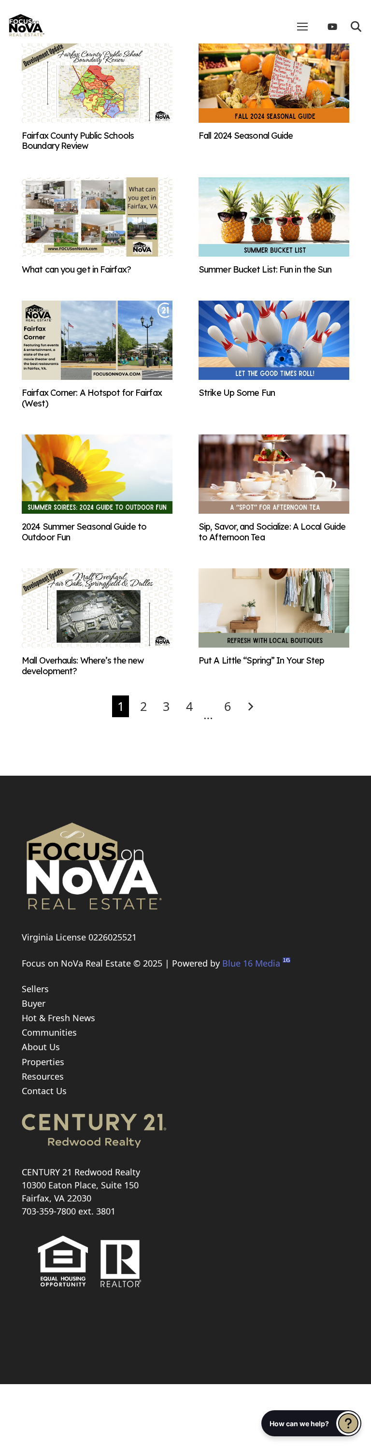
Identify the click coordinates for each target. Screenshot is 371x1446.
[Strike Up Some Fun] (274, 376)
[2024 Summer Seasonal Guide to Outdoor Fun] (97, 510)
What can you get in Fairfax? (76, 269)
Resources (43, 1076)
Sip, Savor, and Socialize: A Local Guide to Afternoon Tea (272, 532)
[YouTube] (335, 26)
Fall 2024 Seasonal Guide (246, 135)
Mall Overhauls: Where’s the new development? (82, 666)
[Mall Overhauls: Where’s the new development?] (97, 644)
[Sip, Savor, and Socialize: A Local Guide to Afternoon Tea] (274, 510)
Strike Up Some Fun (237, 392)
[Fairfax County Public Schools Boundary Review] (97, 119)
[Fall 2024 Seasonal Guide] (274, 119)
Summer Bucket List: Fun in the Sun (265, 269)
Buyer (33, 1003)
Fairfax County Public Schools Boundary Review (78, 141)
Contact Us (44, 1091)
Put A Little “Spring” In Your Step (261, 660)
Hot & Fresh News (58, 1018)
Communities (49, 1032)
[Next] (250, 706)
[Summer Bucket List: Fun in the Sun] (274, 253)
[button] (356, 26)
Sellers (35, 989)
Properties (43, 1062)
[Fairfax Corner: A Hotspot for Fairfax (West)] (97, 376)
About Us (41, 1047)
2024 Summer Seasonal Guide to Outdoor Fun (84, 532)
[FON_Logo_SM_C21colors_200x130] (26, 21)
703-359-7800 (49, 1211)
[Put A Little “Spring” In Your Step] (274, 644)
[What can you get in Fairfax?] (97, 253)
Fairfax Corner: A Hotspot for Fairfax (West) (92, 398)
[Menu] (302, 26)
